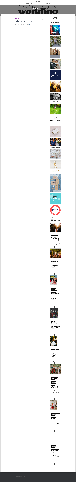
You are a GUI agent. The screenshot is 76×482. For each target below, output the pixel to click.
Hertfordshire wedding (54, 378)
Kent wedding (17, 18)
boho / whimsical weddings (55, 377)
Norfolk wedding (57, 413)
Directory (32, 3)
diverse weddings (54, 288)
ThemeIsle (59, 480)
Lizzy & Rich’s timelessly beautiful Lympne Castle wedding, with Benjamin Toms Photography (30, 20)
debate (52, 261)
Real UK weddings (54, 292)
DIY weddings (53, 289)
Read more (30, 24)
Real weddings (53, 293)
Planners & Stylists (54, 446)
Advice (52, 235)
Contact (47, 3)
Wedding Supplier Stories (54, 450)
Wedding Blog (28, 3)
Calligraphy (53, 349)
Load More (55, 465)
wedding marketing (54, 322)
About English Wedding (41, 3)
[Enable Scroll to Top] (74, 480)
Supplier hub (36, 3)
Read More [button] (52, 398)
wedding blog (55, 261)
